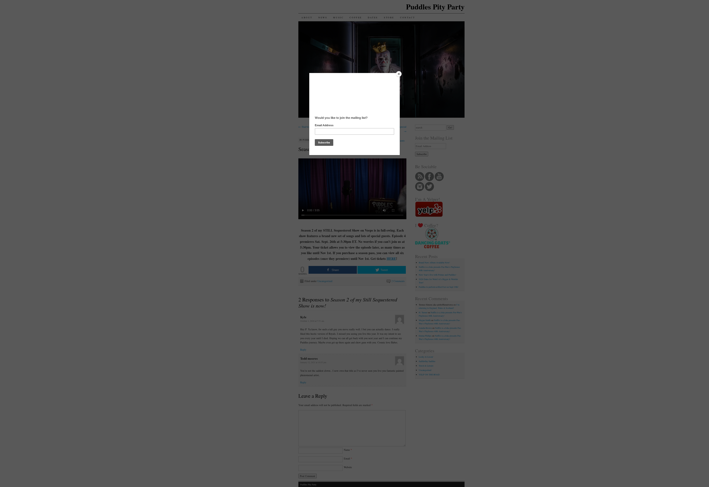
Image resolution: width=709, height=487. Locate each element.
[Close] (399, 74)
